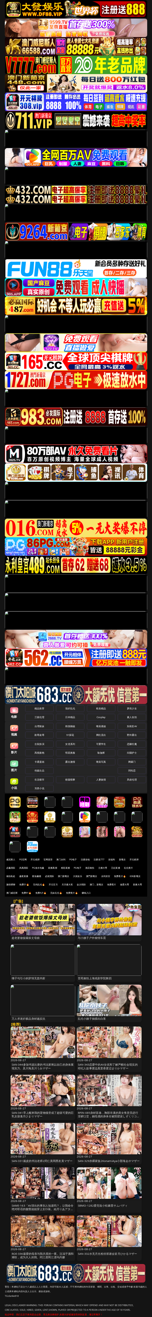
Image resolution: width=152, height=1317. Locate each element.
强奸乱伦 (70, 708)
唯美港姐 (101, 726)
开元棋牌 (35, 859)
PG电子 (73, 859)
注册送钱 (85, 859)
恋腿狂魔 (132, 744)
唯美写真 (101, 761)
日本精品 (70, 717)
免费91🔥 (27, 892)
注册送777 (99, 859)
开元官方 (53, 884)
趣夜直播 (23, 876)
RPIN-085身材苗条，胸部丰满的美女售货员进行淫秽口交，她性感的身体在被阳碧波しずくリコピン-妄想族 (109, 1116)
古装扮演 (39, 744)
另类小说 (39, 788)
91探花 (70, 735)
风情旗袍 (39, 752)
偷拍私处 (10, 876)
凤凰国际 (23, 867)
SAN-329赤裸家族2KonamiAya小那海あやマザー (109, 1161)
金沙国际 (81, 884)
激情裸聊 (10, 884)
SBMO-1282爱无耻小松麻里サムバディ (103, 1205)
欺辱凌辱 (39, 735)
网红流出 (101, 735)
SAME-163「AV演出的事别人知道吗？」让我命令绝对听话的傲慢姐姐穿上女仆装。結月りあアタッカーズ (43, 1209)
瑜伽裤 (101, 752)
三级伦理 (39, 717)
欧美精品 (101, 708)
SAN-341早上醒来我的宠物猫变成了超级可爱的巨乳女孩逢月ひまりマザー (43, 1114)
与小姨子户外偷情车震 (92, 938)
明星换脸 (70, 752)
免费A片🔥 (41, 892)
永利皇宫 (105, 876)
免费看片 (111, 884)
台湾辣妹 (39, 726)
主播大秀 (102, 867)
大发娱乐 (77, 876)
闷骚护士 (132, 752)
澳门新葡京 (63, 876)
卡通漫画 (39, 761)
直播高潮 (52, 867)
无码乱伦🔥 (39, 884)
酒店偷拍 (89, 867)
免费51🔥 (24, 884)
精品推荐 (39, 708)
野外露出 (132, 735)
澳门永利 (60, 859)
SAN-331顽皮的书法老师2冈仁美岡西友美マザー (42, 1161)
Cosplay (101, 717)
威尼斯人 (10, 859)
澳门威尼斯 (12, 892)
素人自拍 (132, 717)
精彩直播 (65, 867)
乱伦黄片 (128, 867)
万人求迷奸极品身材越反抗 (28, 1018)
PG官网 (23, 859)
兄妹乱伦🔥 (56, 892)
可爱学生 (101, 744)
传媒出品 (39, 770)
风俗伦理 (132, 779)
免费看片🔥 (120, 876)
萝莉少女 (132, 708)
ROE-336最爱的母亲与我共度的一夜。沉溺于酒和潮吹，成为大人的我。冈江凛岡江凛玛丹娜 (43, 1255)
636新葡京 (135, 876)
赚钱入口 (86, 892)
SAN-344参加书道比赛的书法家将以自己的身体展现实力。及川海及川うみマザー (43, 1066)
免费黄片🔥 (72, 892)
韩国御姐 (70, 726)
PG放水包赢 (38, 867)
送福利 (111, 859)
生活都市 (39, 779)
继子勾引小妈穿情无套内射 (28, 978)
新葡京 (122, 859)
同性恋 (132, 770)
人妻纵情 (101, 779)
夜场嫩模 (36, 876)
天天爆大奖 (67, 884)
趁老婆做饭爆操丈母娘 (26, 938)
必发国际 (49, 876)
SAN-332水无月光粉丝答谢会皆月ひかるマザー (107, 1253)
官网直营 (48, 859)
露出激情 (70, 761)
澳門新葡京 (91, 876)
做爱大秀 (124, 884)
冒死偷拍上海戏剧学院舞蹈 (95, 978)
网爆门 (132, 761)
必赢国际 (10, 867)
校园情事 (70, 779)
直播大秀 (137, 884)
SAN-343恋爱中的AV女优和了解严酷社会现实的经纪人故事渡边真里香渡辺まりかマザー (108, 1066)
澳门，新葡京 (96, 884)
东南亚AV (132, 726)
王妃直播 (115, 867)
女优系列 (70, 744)
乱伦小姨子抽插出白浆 (92, 1018)
